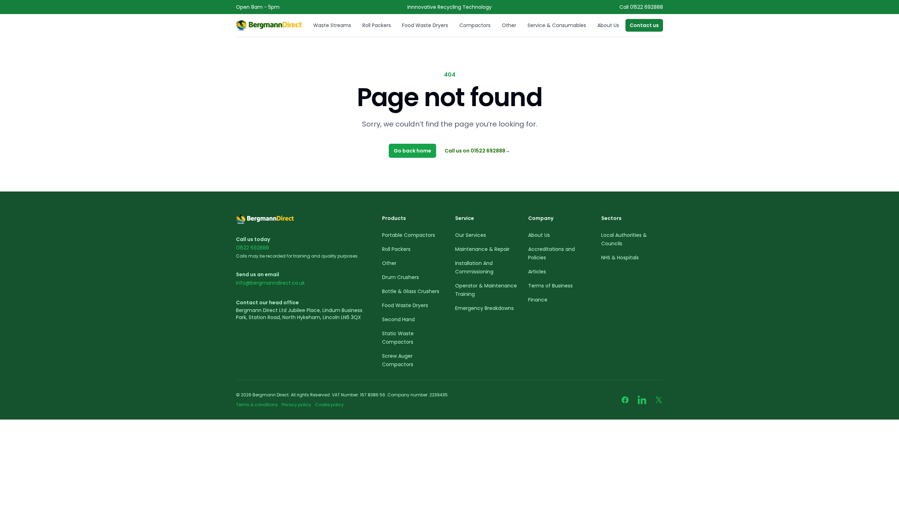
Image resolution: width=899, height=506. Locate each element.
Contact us (644, 25)
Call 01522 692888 (641, 7)
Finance (537, 299)
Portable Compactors (408, 235)
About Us (608, 25)
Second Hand (398, 319)
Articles (537, 271)
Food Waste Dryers (425, 25)
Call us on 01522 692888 (477, 150)
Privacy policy (296, 405)
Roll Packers (376, 25)
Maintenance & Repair (482, 249)
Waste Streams (332, 25)
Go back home (412, 150)
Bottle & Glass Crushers (410, 291)
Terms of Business (550, 285)
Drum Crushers (400, 277)
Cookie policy (329, 405)
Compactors (475, 25)
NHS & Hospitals (620, 257)
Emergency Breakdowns (484, 308)
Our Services (470, 235)
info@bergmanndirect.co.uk (270, 282)
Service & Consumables (556, 25)
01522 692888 (252, 247)
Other (509, 25)
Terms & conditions (257, 405)
